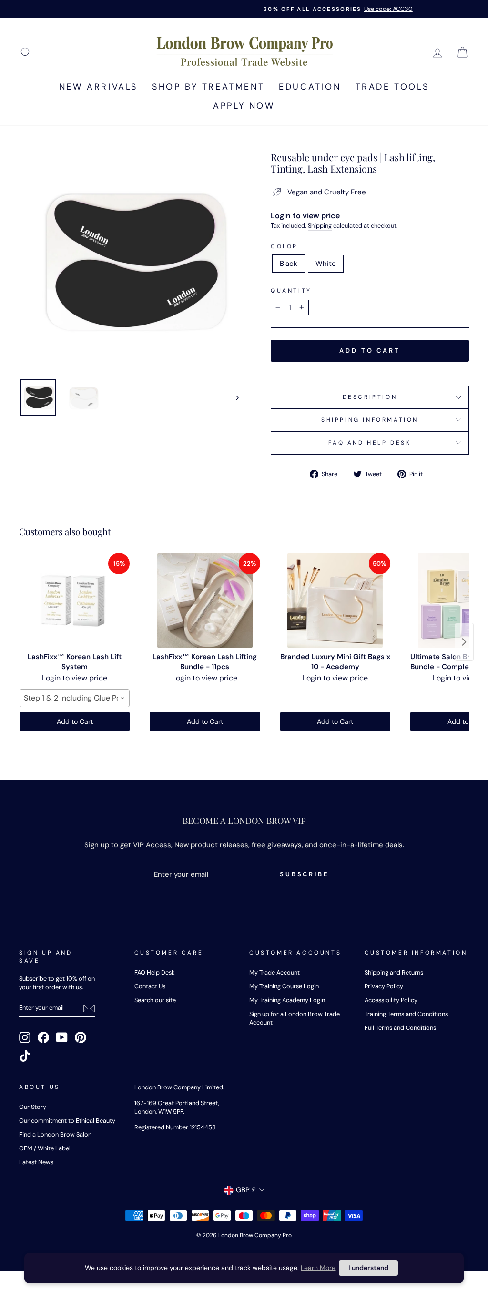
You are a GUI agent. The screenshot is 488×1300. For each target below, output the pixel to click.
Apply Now (243, 106)
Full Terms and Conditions (400, 1028)
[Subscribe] (89, 1008)
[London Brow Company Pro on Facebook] (43, 1037)
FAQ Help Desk (154, 972)
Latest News (36, 1162)
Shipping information (369, 420)
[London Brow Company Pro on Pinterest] (80, 1037)
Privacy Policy (384, 986)
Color (284, 246)
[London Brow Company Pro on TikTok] (24, 1056)
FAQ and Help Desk (369, 443)
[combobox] (75, 698)
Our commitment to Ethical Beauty (67, 1121)
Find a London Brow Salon (55, 1134)
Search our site (155, 1000)
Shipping (320, 226)
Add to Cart (75, 721)
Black (288, 263)
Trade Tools (392, 86)
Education (310, 86)
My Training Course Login (284, 986)
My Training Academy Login (287, 1000)
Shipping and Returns (394, 972)
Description (370, 397)
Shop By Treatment (208, 86)
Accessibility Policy (391, 1000)
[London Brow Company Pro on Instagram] (24, 1037)
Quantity (291, 291)
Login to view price (305, 216)
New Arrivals (98, 86)
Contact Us (149, 986)
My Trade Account (274, 972)
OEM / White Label (45, 1148)
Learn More (318, 1267)
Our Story (32, 1107)
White (325, 263)
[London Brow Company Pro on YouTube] (62, 1037)
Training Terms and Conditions (406, 1014)
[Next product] (464, 642)
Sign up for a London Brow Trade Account (294, 1018)
